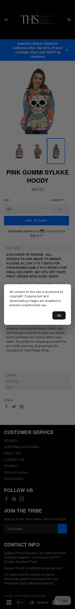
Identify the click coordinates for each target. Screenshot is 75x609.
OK (59, 315)
